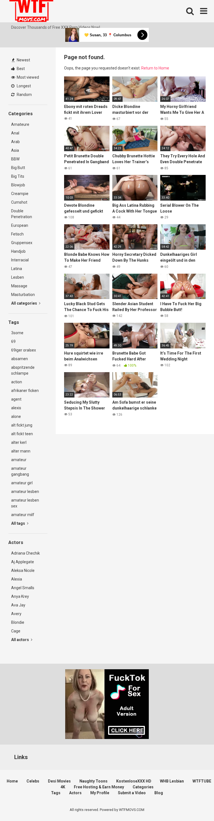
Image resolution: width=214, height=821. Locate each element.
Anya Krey (20, 596)
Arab (15, 141)
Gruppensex (21, 242)
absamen (19, 359)
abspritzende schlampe (23, 370)
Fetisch (17, 234)
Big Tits (17, 176)
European (19, 225)
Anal (15, 133)
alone (16, 416)
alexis (16, 408)
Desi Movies (59, 781)
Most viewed (27, 77)
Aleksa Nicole (23, 570)
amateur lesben (25, 491)
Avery (16, 613)
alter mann (20, 451)
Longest (23, 86)
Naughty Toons (93, 781)
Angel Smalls (22, 588)
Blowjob (18, 185)
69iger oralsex (23, 350)
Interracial (20, 260)
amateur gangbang (20, 471)
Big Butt (18, 167)
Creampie (19, 193)
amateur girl (22, 483)
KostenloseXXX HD (133, 781)
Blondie (17, 622)
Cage (15, 631)
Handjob (18, 251)
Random (24, 94)
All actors (20, 639)
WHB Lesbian (172, 781)
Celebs (32, 781)
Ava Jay (18, 605)
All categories (24, 303)
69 (13, 341)
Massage (19, 286)
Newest (23, 60)
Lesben (17, 277)
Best (20, 68)
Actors (75, 793)
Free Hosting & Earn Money (99, 787)
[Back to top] (195, 804)
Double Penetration (21, 214)
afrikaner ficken (25, 390)
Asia (15, 150)
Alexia (16, 579)
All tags (18, 523)
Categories (143, 787)
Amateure (20, 124)
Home (12, 781)
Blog (158, 793)
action (16, 382)
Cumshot (19, 202)
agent (16, 399)
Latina (16, 268)
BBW (15, 159)
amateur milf (22, 514)
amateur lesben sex (25, 503)
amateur (18, 460)
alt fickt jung (21, 425)
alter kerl (18, 442)
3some (17, 333)
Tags (55, 793)
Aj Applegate (22, 562)
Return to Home (155, 68)
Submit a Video (132, 793)
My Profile (99, 793)
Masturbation (23, 294)
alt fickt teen (22, 434)
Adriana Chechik (25, 553)
